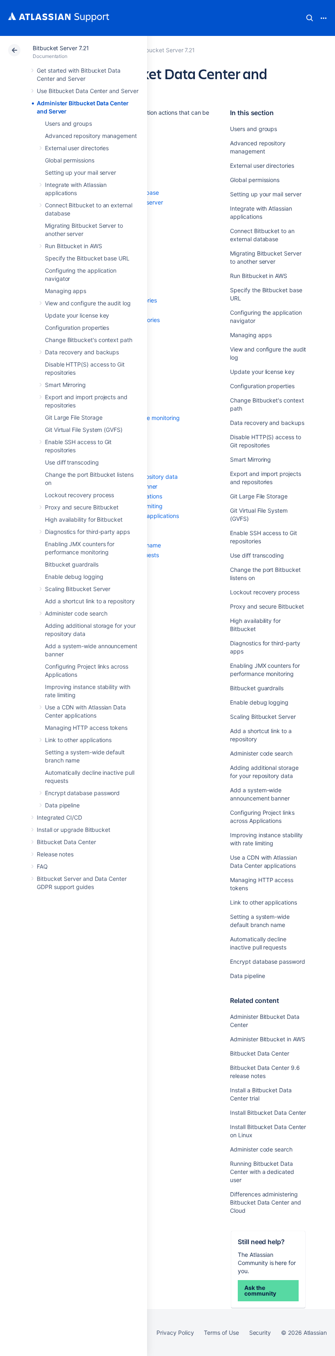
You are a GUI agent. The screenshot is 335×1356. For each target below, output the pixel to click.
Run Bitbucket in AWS (73, 245)
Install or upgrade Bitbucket (73, 829)
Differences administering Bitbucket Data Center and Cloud (265, 1202)
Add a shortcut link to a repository (90, 601)
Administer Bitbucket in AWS (267, 1039)
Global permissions (69, 160)
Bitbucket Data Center (66, 841)
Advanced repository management (91, 135)
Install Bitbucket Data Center (268, 1112)
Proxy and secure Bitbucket (81, 507)
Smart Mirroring (65, 384)
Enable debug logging (74, 576)
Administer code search (76, 613)
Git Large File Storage (73, 417)
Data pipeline (62, 805)
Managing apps (65, 290)
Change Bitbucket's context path (88, 339)
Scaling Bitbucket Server (77, 588)
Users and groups (68, 123)
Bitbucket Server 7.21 (61, 47)
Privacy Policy (175, 1332)
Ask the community (260, 1290)
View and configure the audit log (88, 303)
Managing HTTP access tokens (86, 727)
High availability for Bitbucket (84, 519)
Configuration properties (77, 327)
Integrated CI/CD (59, 817)
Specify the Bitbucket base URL (87, 258)
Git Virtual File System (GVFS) (84, 429)
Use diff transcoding (72, 462)
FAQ (42, 866)
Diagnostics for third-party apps (87, 531)
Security (260, 1332)
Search (309, 17)
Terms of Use (221, 1332)
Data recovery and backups (82, 352)
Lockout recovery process (79, 494)
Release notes (55, 854)
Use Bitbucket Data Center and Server (87, 90)
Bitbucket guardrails (71, 564)
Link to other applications (78, 739)
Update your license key (77, 315)
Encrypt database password (82, 792)
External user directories (77, 147)
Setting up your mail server (80, 172)
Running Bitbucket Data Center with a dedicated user (262, 1171)
